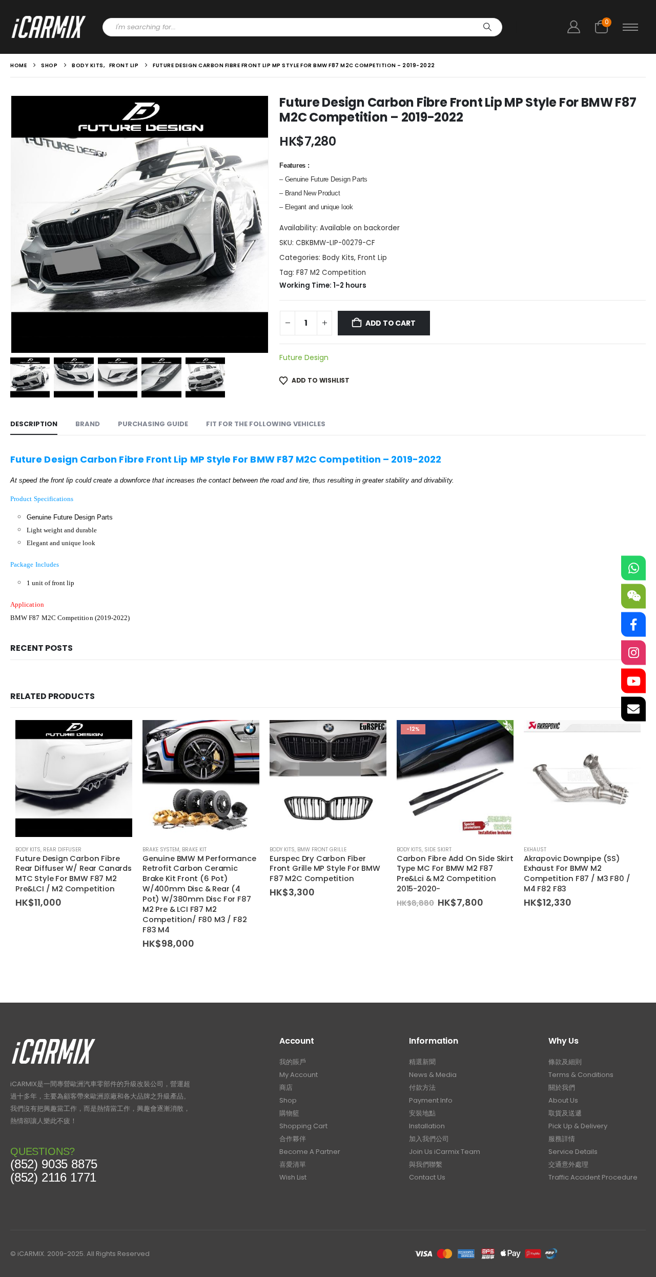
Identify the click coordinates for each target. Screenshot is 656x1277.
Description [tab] (33, 424)
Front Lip (372, 258)
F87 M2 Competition (331, 272)
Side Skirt (438, 849)
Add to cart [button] (115, 737)
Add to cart (390, 323)
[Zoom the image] (53, 1041)
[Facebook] (633, 624)
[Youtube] (633, 681)
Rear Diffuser (62, 849)
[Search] (487, 27)
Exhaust (535, 849)
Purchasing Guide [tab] (153, 424)
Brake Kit (194, 849)
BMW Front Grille (321, 849)
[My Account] (573, 27)
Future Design (304, 357)
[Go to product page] (73, 778)
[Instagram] (633, 653)
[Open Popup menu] (630, 27)
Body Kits (338, 258)
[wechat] (633, 596)
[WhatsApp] (633, 568)
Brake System (160, 849)
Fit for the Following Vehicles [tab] (265, 424)
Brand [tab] (87, 424)
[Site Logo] (48, 27)
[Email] (633, 709)
